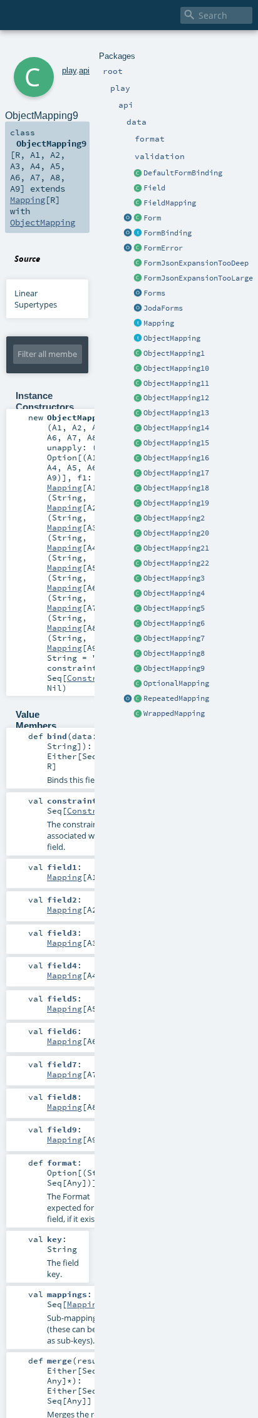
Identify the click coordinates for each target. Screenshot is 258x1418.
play (69, 70)
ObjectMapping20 (176, 533)
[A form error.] (138, 249)
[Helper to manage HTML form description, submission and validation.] (138, 219)
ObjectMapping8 (174, 653)
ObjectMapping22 (176, 563)
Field (154, 188)
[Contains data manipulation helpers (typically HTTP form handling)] (138, 294)
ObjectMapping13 (176, 412)
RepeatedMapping (176, 698)
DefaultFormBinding (182, 172)
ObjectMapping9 (174, 668)
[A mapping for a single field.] (138, 204)
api (84, 70)
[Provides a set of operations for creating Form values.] (128, 219)
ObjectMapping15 (176, 442)
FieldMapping (169, 203)
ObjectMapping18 (176, 488)
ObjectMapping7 (174, 638)
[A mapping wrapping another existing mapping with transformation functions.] (138, 714)
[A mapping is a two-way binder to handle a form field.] (138, 324)
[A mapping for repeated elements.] (138, 699)
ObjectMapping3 (174, 578)
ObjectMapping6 (174, 623)
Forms (154, 293)
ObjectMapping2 (174, 518)
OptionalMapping (176, 683)
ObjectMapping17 (176, 472)
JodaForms (163, 308)
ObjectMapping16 (176, 457)
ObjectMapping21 (176, 548)
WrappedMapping (174, 713)
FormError (163, 248)
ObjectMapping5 (174, 608)
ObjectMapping (171, 338)
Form (152, 218)
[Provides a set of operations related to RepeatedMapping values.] (128, 699)
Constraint (92, 678)
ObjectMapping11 (176, 383)
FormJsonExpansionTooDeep (196, 263)
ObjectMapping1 (174, 353)
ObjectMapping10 (176, 368)
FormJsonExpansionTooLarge (198, 278)
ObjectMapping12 (176, 397)
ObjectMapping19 (176, 503)
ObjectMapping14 (176, 427)
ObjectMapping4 (174, 593)
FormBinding (167, 233)
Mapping (158, 323)
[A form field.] (138, 189)
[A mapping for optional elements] (138, 684)
